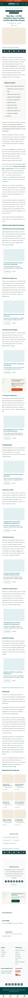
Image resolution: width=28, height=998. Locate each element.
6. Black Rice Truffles (12, 105)
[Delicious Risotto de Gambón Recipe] (20, 779)
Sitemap (3, 956)
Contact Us (17, 954)
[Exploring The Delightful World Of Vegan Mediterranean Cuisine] (8, 779)
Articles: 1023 (14, 884)
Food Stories (10, 8)
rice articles (16, 840)
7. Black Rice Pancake (12, 108)
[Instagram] (9, 984)
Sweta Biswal (11, 177)
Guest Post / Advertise (20, 950)
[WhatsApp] (18, 51)
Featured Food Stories (14, 13)
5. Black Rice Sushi (11, 102)
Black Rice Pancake (14, 555)
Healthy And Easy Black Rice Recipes (15, 86)
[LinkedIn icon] (9, 881)
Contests (3, 954)
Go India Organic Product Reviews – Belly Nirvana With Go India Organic (20, 820)
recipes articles (7, 840)
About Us (17, 952)
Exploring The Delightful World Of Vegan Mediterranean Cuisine (7, 785)
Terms (16, 960)
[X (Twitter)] (9, 51)
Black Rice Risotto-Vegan (8, 346)
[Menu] (2, 4)
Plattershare (22, 697)
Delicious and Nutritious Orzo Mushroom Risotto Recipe (7, 802)
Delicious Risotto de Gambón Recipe (19, 785)
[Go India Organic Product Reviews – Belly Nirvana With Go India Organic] (20, 814)
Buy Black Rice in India (7, 687)
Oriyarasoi (4, 177)
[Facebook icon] (6, 881)
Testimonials (18, 956)
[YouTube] (12, 984)
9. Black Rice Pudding (12, 113)
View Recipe (7, 271)
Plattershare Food (8, 787)
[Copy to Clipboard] (23, 51)
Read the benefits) (17, 160)
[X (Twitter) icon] (14, 881)
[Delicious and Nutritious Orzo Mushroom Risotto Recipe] (8, 796)
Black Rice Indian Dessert (14, 604)
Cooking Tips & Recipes (18, 8)
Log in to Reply (19, 933)
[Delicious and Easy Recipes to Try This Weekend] (8, 814)
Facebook (17, 749)
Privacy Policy (18, 958)
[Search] (23, 4)
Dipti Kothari (9, 932)
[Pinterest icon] (19, 881)
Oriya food (18, 739)
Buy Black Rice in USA (18, 687)
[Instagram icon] (17, 881)
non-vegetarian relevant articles (10, 837)
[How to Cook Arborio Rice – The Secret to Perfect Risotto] (20, 796)
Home (6, 8)
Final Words (8, 116)
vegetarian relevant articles (9, 843)
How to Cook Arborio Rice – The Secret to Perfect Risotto (20, 802)
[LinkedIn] (14, 51)
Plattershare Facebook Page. (9, 766)
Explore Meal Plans (17, 0)
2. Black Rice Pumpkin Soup (13, 94)
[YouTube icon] (22, 881)
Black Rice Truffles (10, 503)
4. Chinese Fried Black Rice (13, 99)
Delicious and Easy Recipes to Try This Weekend (7, 820)
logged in (11, 923)
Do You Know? (19, 11)
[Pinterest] (6, 984)
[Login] (26, 4)
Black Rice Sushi (7, 456)
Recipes (2, 950)
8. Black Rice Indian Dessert (13, 110)
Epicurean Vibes (8, 822)
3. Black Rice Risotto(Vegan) (14, 97)
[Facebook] (4, 51)
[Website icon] (11, 881)
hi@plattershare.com (7, 764)
